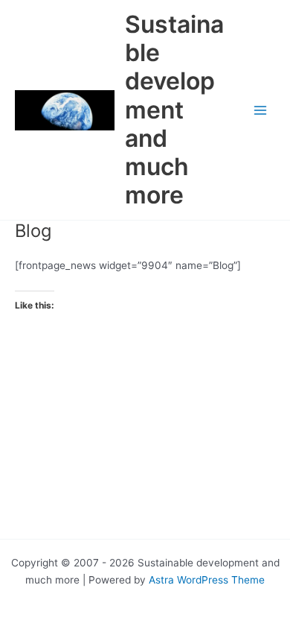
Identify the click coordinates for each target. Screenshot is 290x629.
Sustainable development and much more (174, 110)
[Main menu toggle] (260, 110)
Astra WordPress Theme (207, 580)
